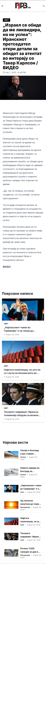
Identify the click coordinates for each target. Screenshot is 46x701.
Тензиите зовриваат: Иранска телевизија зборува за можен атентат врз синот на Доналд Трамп (30, 535)
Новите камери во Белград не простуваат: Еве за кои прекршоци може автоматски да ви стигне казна (30, 470)
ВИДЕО (7, 266)
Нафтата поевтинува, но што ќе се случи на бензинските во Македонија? (30, 520)
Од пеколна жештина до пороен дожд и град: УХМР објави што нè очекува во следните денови (31, 502)
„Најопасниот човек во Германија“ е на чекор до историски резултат (31, 487)
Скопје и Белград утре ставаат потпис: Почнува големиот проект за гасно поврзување (30, 452)
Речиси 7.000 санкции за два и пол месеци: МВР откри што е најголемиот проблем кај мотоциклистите (29, 550)
